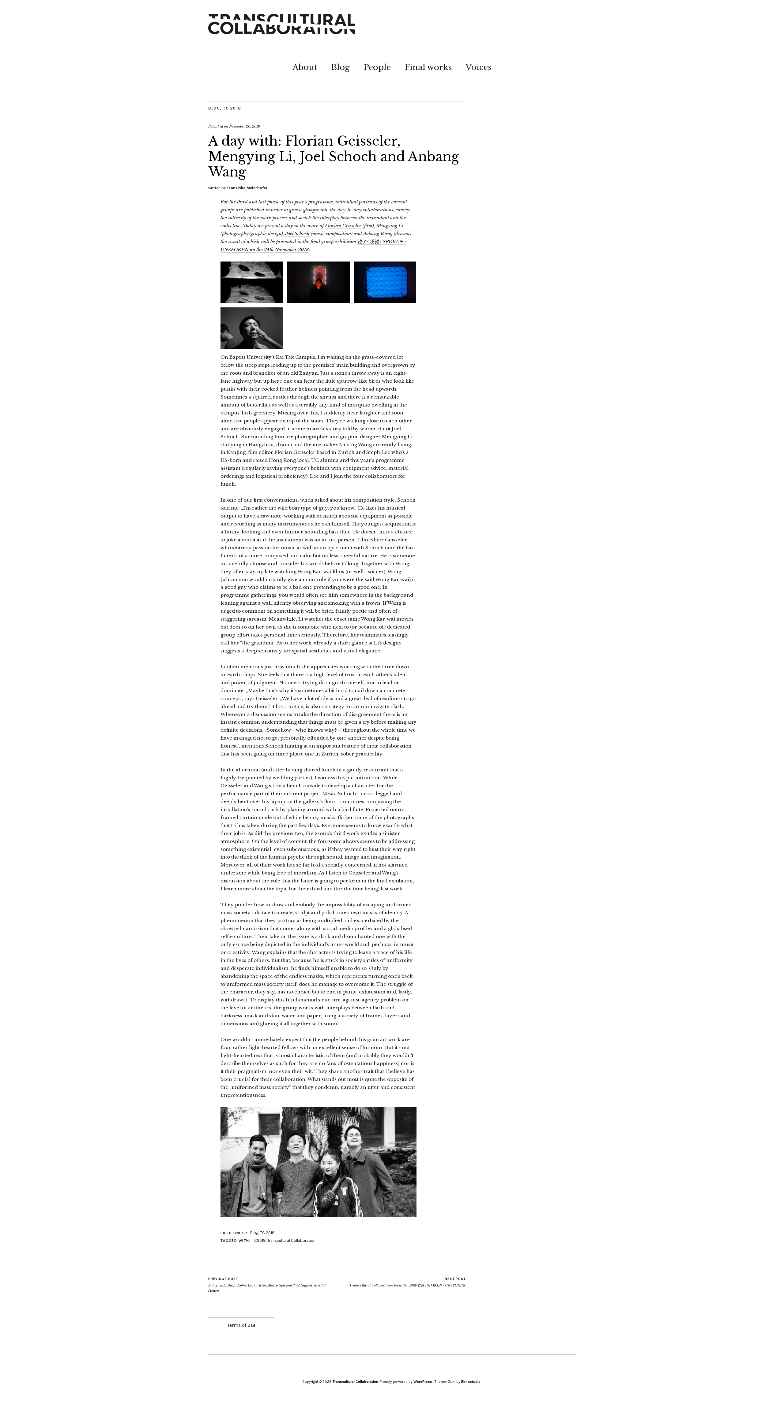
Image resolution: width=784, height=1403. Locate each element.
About (304, 67)
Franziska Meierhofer (247, 188)
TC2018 (259, 1240)
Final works (428, 67)
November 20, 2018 (244, 126)
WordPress (422, 1381)
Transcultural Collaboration (291, 1240)
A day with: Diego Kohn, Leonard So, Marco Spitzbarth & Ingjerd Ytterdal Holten (267, 1285)
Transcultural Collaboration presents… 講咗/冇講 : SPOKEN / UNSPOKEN (407, 1282)
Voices (479, 67)
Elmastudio (471, 1381)
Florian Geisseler (343, 225)
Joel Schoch (297, 233)
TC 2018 (232, 108)
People (377, 67)
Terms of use (241, 1325)
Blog (340, 67)
